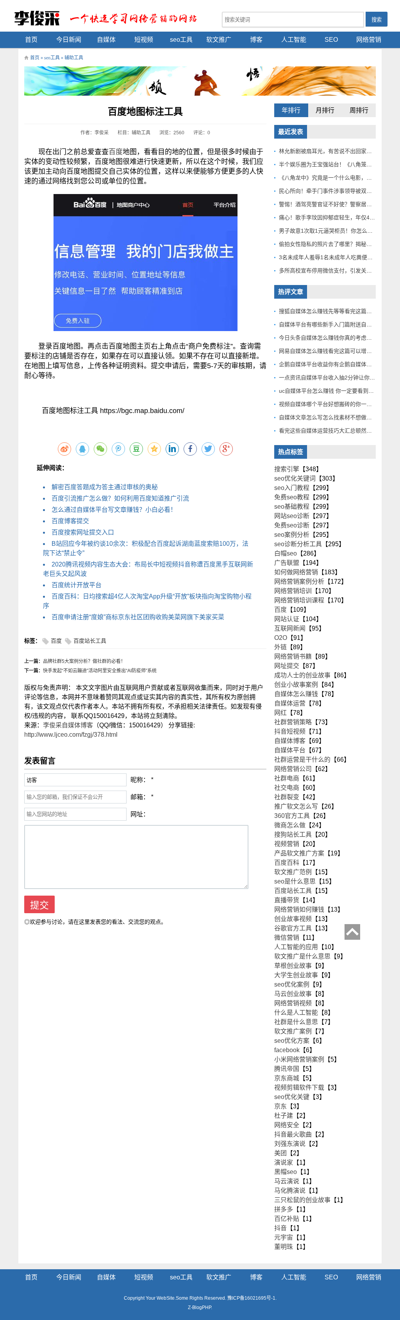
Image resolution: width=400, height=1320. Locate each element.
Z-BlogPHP (199, 1307)
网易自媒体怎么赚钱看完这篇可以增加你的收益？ (339, 351)
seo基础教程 (291, 506)
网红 (280, 712)
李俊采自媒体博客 (68, 725)
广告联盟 (286, 562)
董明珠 (283, 1246)
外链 (280, 647)
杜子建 (283, 1115)
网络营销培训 (293, 591)
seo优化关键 (291, 1097)
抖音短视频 (289, 731)
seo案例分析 (291, 534)
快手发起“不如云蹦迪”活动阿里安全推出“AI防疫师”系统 (100, 670)
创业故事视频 (293, 919)
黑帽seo (285, 1172)
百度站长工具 (89, 641)
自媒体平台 (289, 750)
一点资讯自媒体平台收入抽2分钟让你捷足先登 (335, 377)
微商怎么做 (289, 825)
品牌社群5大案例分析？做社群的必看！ (84, 661)
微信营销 (286, 937)
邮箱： (139, 797)
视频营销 (286, 844)
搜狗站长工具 (293, 834)
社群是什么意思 (296, 1022)
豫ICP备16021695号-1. (252, 1298)
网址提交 (286, 666)
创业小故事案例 (296, 684)
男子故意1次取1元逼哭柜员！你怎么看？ (328, 231)
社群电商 (286, 778)
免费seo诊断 (291, 525)
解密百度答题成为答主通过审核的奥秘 (105, 487)
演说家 (283, 1162)
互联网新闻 (289, 628)
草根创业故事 (293, 965)
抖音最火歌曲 (293, 1134)
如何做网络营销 (296, 572)
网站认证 (286, 619)
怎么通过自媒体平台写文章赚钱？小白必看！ (114, 509)
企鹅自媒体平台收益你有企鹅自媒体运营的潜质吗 (339, 364)
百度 (116, 152)
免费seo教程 (291, 497)
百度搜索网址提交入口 (83, 532)
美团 (280, 1153)
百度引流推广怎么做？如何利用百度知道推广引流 (120, 498)
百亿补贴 (286, 1218)
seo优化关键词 (295, 478)
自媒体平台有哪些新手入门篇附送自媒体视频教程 (339, 324)
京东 (280, 1106)
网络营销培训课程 (299, 600)
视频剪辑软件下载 (299, 1087)
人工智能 (293, 39)
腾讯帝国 (286, 1068)
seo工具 (181, 39)
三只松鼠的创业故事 (302, 1200)
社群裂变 (286, 797)
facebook (287, 1050)
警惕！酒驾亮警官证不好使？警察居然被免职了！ (339, 204)
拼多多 (283, 1209)
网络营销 (368, 39)
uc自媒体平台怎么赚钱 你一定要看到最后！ (332, 391)
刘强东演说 (289, 1143)
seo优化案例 (291, 984)
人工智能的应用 (296, 947)
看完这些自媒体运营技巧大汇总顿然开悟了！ (333, 431)
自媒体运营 (289, 703)
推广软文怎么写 (296, 806)
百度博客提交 (70, 521)
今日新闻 (68, 39)
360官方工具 (292, 815)
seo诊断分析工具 (298, 544)
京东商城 (286, 1078)
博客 (256, 39)
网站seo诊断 (291, 516)
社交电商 (286, 787)
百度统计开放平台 (77, 585)
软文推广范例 (293, 872)
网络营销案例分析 (299, 581)
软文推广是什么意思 (302, 956)
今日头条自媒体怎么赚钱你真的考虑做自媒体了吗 (339, 338)
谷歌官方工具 (293, 928)
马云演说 (286, 1181)
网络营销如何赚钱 (299, 909)
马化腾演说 (289, 1190)
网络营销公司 (293, 769)
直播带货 (286, 900)
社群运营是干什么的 (302, 759)
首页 (31, 39)
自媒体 (106, 39)
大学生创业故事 (296, 975)
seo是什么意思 (295, 881)
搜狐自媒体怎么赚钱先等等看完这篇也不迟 (331, 311)
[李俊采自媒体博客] (110, 18)
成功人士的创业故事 (302, 675)
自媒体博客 (289, 740)
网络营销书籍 (293, 656)
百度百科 (286, 862)
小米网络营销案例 (299, 1059)
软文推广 (218, 39)
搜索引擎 (286, 469)
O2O (280, 637)
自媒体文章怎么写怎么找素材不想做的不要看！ (336, 417)
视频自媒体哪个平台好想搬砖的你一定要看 (331, 404)
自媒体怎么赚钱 (296, 694)
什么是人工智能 (296, 1012)
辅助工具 (73, 58)
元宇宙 (283, 1237)
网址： (139, 814)
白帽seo (285, 553)
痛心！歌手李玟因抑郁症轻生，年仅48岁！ (331, 217)
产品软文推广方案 (299, 853)
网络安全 (286, 1125)
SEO (331, 39)
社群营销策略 (293, 722)
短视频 (143, 39)
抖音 (280, 1228)
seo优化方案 (291, 1040)
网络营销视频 (293, 1003)
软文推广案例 (293, 1031)
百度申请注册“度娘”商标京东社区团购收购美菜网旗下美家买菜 (138, 617)
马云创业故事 (293, 993)
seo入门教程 (291, 488)
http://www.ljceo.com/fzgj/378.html (71, 734)
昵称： (139, 780)
